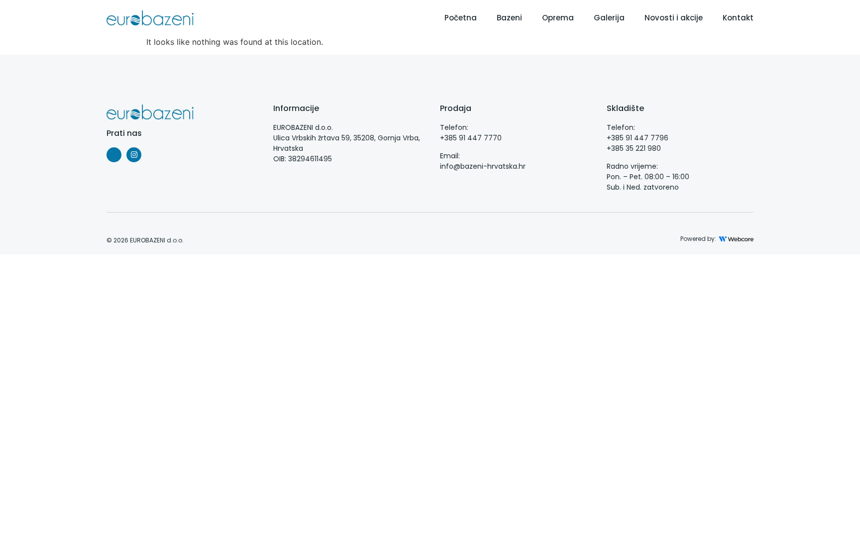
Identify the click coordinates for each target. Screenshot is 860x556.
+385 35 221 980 (634, 148)
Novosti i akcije (674, 17)
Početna (460, 17)
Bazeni (509, 17)
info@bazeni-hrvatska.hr (483, 166)
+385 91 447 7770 (471, 138)
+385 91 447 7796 (637, 138)
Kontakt (738, 17)
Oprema (558, 17)
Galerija (609, 17)
